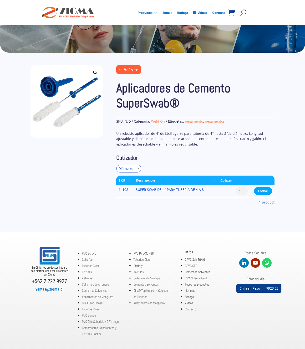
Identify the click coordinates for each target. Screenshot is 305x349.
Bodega (182, 13)
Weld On (158, 121)
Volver (131, 69)
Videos (202, 13)
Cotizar (263, 191)
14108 (123, 189)
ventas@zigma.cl (49, 289)
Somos (167, 13)
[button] (95, 72)
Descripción (145, 180)
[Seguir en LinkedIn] (244, 263)
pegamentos (215, 121)
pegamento (194, 121)
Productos (145, 13)
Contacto (218, 13)
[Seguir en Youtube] (255, 263)
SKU (122, 180)
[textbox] (127, 168)
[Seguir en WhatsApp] (267, 263)
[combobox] (128, 168)
